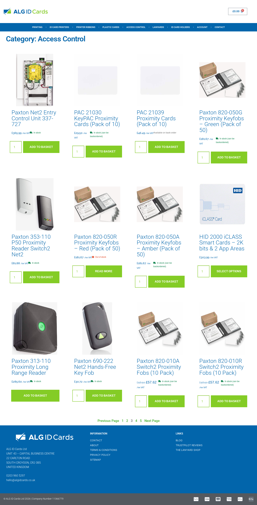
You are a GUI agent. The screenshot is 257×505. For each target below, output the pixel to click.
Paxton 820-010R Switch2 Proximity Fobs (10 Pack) (221, 367)
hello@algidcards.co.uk (20, 480)
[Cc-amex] (229, 499)
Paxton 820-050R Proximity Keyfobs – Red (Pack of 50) (97, 242)
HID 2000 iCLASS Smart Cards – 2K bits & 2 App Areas (221, 242)
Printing (37, 27)
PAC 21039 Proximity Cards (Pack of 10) (156, 118)
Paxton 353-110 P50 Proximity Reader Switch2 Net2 (31, 245)
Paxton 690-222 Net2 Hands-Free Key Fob (95, 367)
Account (202, 27)
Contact (220, 27)
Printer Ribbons (85, 27)
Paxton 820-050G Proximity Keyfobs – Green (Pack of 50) (221, 121)
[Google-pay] (251, 499)
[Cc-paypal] (196, 499)
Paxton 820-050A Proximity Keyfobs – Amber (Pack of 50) (159, 245)
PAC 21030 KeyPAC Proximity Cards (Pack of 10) (97, 118)
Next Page (152, 421)
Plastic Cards (110, 27)
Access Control (135, 27)
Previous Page (108, 421)
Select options (229, 271)
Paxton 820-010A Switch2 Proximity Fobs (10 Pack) (159, 367)
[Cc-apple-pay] (240, 499)
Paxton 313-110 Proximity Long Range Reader (31, 367)
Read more (103, 271)
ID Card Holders (180, 27)
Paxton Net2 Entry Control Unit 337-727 (34, 118)
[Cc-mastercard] (218, 499)
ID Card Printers (59, 27)
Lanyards (158, 27)
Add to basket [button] (41, 146)
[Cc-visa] (207, 499)
